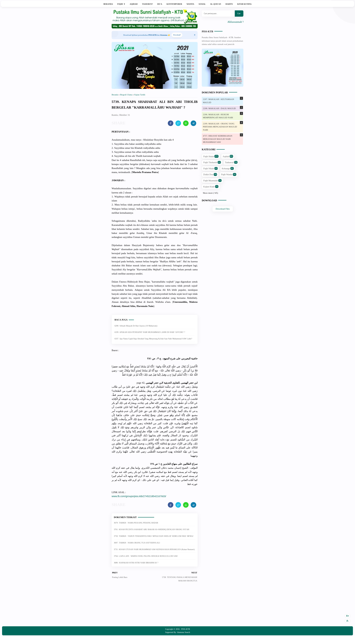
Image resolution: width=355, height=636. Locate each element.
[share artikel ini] (170, 123)
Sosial (202, 4)
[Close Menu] (195, 35)
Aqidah (134, 4)
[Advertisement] (155, 606)
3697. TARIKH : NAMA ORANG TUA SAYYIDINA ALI (137, 543)
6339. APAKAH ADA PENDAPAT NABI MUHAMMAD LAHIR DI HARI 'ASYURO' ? (150, 332)
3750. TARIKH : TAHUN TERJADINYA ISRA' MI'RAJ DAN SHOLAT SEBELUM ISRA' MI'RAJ (153, 536)
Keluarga (227, 168)
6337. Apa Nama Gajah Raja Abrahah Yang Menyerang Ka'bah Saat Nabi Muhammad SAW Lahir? (153, 339)
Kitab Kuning (244, 4)
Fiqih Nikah (210, 168)
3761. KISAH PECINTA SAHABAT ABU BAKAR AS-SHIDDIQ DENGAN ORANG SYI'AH (151, 529)
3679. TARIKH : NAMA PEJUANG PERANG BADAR (136, 523)
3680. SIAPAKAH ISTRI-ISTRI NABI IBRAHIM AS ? (136, 563)
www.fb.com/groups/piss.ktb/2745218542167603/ (139, 496)
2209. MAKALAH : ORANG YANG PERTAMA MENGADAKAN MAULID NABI (220, 127)
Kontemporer (174, 4)
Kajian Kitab (210, 186)
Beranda (108, 4)
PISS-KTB (207, 31)
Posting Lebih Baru (119, 577)
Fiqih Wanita (228, 174)
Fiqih (121, 4)
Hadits (229, 4)
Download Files (223, 209)
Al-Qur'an (215, 4)
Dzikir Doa (210, 174)
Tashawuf (147, 4)
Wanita (190, 4)
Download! (177, 35)
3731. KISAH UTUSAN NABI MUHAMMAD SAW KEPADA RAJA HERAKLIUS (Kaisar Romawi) (154, 549)
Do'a (159, 4)
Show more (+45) (210, 193)
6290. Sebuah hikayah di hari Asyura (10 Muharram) (136, 326)
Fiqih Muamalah (212, 180)
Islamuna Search (183, 632)
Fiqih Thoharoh (211, 162)
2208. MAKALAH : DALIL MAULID (219, 108)
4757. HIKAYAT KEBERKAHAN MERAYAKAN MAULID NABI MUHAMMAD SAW (217, 139)
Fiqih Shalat (210, 156)
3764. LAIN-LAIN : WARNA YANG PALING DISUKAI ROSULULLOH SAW (146, 556)
